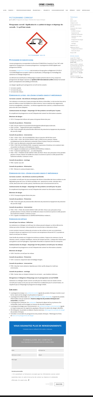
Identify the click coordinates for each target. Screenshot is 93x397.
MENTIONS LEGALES (86, 10)
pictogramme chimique (22, 70)
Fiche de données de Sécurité (58, 10)
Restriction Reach (75, 50)
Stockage (73, 43)
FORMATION (10, 10)
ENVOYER (59, 384)
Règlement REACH (36, 10)
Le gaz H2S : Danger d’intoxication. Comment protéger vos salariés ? (76, 59)
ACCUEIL (4, 10)
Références (72, 10)
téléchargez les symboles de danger (55, 310)
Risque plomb (74, 41)
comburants (32, 302)
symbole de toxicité (32, 293)
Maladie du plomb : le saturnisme (75, 76)
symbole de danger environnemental (49, 306)
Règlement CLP (47, 10)
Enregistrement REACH (77, 48)
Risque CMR (73, 52)
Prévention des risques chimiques (23, 10)
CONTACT (78, 10)
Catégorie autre (74, 23)
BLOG (67, 10)
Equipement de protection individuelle (76, 33)
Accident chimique (76, 31)
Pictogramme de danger (22, 19)
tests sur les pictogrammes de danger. (23, 315)
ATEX (71, 19)
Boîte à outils (73, 21)
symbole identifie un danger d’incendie (41, 297)
